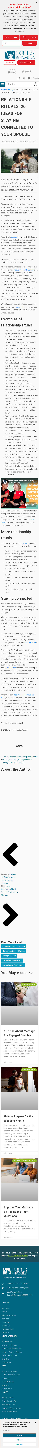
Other (29, 43)
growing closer (30, 643)
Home (3, 90)
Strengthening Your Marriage (13, 763)
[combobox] (19, 84)
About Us (5, 1303)
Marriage (10, 90)
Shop (4, 1366)
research (14, 237)
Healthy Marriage (8, 951)
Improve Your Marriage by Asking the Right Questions (18, 1212)
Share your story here (18, 1256)
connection (20, 307)
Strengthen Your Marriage (12, 960)
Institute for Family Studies (24, 270)
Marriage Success (25, 760)
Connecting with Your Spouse (20, 757)
